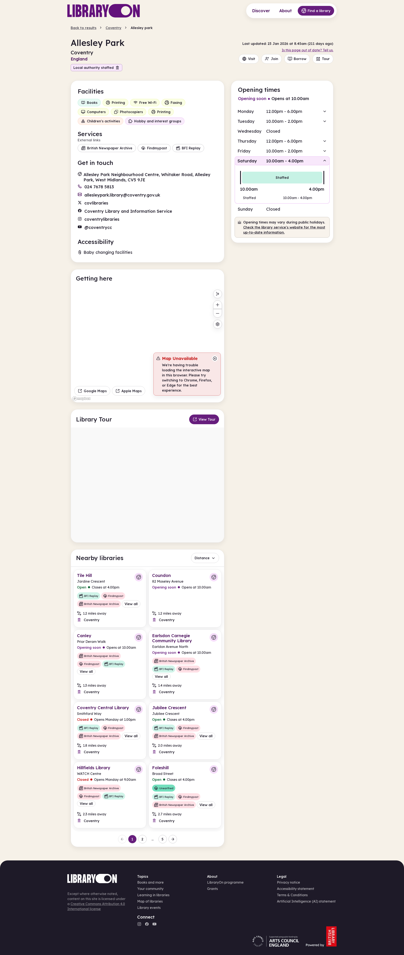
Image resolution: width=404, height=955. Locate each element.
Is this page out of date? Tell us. (307, 50)
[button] (282, 111)
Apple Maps (131, 391)
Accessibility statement (295, 889)
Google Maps (95, 391)
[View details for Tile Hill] (110, 598)
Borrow (300, 59)
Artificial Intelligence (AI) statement (306, 901)
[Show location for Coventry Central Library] (138, 709)
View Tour (207, 419)
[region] (147, 345)
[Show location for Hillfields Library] (138, 769)
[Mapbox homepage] (81, 398)
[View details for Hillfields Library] (110, 795)
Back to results (83, 28)
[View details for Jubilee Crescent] (185, 730)
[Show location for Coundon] (214, 577)
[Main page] (103, 10)
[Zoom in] (217, 304)
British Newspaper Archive (109, 148)
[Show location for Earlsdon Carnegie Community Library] (214, 637)
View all (131, 604)
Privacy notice (288, 882)
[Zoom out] (217, 313)
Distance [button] (202, 558)
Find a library (319, 11)
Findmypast (157, 148)
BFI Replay (191, 148)
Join (274, 59)
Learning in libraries (153, 895)
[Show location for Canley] (138, 637)
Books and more (150, 882)
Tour (326, 59)
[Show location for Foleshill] (214, 769)
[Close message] (215, 358)
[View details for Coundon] (185, 598)
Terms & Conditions (292, 895)
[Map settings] (217, 324)
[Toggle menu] (217, 294)
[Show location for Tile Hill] (138, 577)
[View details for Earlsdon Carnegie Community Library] (185, 664)
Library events (149, 908)
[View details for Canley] (110, 664)
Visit (251, 59)
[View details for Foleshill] (185, 795)
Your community (150, 889)
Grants (212, 889)
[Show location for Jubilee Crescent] (214, 709)
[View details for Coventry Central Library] (110, 730)
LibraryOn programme (225, 882)
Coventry (113, 28)
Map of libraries (150, 901)
